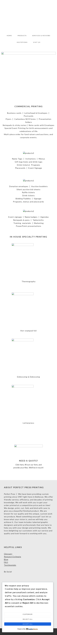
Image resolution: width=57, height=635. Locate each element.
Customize (28, 614)
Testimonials (10, 565)
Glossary (8, 554)
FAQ (6, 562)
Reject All (28, 619)
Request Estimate (12, 556)
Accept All (28, 624)
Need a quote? (28, 460)
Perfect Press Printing (28, 16)
